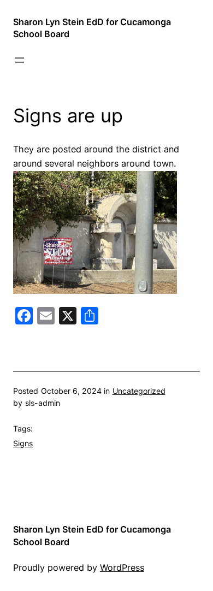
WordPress (122, 567)
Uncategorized (139, 390)
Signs (23, 443)
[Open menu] (19, 60)
